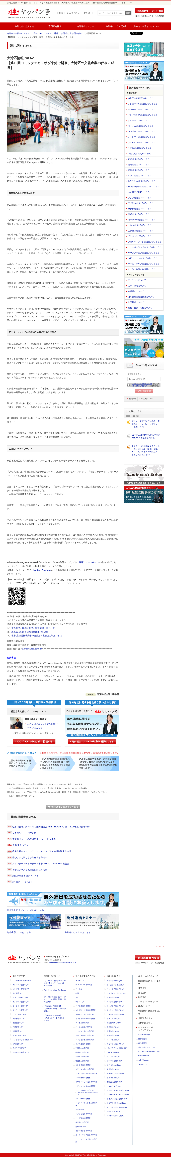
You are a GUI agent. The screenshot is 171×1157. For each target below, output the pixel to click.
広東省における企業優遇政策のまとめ (29, 632)
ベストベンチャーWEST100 (148, 1051)
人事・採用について (137, 286)
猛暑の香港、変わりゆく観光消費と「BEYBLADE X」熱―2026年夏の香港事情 (51, 826)
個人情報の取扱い (140, 386)
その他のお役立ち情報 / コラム (141, 269)
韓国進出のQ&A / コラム (138, 170)
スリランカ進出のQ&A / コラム (141, 181)
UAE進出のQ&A (113, 1052)
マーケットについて (137, 280)
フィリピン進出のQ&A (115, 1014)
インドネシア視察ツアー (22, 989)
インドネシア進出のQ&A (116, 993)
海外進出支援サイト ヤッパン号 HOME (24, 33)
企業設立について (136, 291)
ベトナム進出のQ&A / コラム (140, 126)
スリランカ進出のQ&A (115, 1044)
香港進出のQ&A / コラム (138, 159)
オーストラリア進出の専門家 (86, 1135)
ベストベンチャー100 (146, 1047)
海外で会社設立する (24, 26)
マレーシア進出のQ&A (115, 989)
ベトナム (78, 989)
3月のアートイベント (22, 882)
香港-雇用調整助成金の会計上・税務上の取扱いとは (36, 635)
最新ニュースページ (89, 562)
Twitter (36, 570)
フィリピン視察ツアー (21, 1010)
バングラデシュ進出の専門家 (86, 1073)
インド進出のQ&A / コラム (139, 176)
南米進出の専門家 (82, 1122)
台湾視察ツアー (18, 1027)
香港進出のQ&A (113, 1027)
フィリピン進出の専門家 (84, 1040)
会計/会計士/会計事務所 (71, 33)
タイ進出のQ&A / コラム (138, 121)
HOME (60, 13)
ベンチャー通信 (144, 1034)
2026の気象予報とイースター (26, 876)
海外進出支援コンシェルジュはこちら (25, 910)
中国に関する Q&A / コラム (140, 154)
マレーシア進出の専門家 (84, 1014)
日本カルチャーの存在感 (24, 833)
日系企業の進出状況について (141, 297)
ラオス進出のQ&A (114, 1019)
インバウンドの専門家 (83, 1131)
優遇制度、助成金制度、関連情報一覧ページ (33, 628)
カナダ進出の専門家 (83, 1118)
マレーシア (79, 1002)
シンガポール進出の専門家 (85, 1010)
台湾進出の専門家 (82, 1056)
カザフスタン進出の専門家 (85, 1086)
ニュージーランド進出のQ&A (118, 1094)
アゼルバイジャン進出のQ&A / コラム (144, 242)
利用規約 (142, 997)
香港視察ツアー (18, 1023)
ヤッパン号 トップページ (57, 957)
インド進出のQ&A (114, 1040)
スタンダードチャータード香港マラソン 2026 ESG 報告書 (40, 863)
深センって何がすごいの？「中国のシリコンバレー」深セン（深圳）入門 (146, 424)
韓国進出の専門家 (82, 1061)
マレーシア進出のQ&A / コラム (141, 110)
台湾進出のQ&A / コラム (138, 165)
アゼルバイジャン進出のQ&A (118, 1090)
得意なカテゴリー (113, 1111)
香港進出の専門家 (82, 1052)
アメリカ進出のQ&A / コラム (140, 203)
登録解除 (132, 399)
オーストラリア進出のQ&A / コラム (143, 264)
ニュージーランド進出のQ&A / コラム (144, 247)
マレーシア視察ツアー (21, 985)
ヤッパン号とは (73, 13)
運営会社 (87, 13)
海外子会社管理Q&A (114, 981)
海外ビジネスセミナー (54, 976)
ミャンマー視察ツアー (21, 1006)
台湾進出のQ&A (113, 1031)
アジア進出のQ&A (114, 1056)
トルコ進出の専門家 (83, 1099)
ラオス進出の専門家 (83, 1044)
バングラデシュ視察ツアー (23, 1040)
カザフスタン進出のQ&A (116, 1103)
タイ (77, 997)
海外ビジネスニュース (148, 976)
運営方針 (142, 993)
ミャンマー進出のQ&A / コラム (141, 137)
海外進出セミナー (85, 26)
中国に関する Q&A (114, 1023)
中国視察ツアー (18, 1019)
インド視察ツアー (19, 1035)
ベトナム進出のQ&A (114, 1002)
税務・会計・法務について (140, 308)
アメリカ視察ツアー (20, 1048)
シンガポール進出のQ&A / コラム (142, 104)
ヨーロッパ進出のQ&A (115, 1073)
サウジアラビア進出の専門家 (86, 1082)
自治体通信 (142, 1043)
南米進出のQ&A (113, 1069)
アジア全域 (79, 1110)
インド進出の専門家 (83, 1065)
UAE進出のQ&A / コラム (139, 192)
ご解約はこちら (145, 1023)
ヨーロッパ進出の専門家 (84, 1090)
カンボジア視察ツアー (21, 1002)
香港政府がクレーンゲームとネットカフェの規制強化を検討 (41, 851)
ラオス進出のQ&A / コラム (139, 148)
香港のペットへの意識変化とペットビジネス (34, 839)
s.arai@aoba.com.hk (32, 648)
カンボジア (79, 981)
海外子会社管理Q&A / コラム (140, 98)
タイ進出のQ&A (113, 997)
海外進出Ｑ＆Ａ (114, 976)
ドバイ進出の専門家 (83, 1078)
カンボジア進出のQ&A (115, 1006)
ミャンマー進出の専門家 (84, 1035)
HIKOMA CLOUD (144, 1056)
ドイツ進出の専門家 (83, 1006)
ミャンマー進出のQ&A (115, 1010)
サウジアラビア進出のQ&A (117, 1099)
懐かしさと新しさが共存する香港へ (29, 857)
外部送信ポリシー (146, 1018)
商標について (144, 1006)
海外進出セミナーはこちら (78, 932)
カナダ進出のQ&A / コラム (139, 209)
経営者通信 (142, 1039)
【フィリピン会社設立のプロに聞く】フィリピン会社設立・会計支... (55, 983)
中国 (77, 993)
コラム (48, 33)
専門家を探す (54, 26)
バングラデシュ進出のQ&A (117, 1048)
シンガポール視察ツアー (22, 981)
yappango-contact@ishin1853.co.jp (62, 962)
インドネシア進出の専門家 (85, 1019)
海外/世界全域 (80, 1127)
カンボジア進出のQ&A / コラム (141, 131)
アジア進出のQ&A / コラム (139, 198)
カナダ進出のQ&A (114, 1065)
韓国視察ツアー (18, 1031)
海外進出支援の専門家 (85, 976)
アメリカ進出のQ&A (114, 1061)
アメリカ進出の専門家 (83, 1114)
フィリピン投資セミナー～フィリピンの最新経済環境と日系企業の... (55, 999)
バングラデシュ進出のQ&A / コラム (143, 187)
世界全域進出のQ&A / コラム (140, 231)
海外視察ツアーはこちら (19, 932)
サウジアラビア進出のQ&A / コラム (143, 253)
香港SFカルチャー (21, 845)
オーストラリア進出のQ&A (117, 1107)
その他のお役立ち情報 (115, 1116)
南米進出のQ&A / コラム (138, 214)
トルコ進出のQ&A (114, 1078)
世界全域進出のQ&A (114, 1082)
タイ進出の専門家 (82, 1023)
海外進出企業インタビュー (146, 26)
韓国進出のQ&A (113, 1035)
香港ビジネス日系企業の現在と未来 (29, 870)
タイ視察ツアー (18, 993)
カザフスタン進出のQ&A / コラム (142, 258)
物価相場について (136, 302)
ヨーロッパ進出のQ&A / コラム (141, 220)
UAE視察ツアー (19, 1044)
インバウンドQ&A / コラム (139, 236)
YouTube (46, 570)
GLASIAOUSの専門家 (83, 985)
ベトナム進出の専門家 (83, 1027)
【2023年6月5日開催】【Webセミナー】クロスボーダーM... (55, 1018)
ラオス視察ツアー (19, 1014)
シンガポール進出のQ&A (116, 985)
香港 (56, 33)
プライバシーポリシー (142, 384)
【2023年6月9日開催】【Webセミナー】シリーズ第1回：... (55, 1008)
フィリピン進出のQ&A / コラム (141, 142)
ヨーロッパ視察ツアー (21, 1052)
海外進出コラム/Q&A (116, 26)
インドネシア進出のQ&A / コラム (142, 115)
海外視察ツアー (20, 976)
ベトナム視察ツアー (20, 997)
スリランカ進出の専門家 (84, 1069)
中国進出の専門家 (82, 1048)
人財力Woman (143, 1060)
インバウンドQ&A (114, 1086)
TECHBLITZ (142, 1064)
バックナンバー (147, 399)
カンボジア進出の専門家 (84, 1031)
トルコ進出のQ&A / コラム (139, 225)
